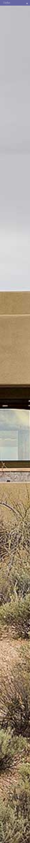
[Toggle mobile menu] (27, 3)
